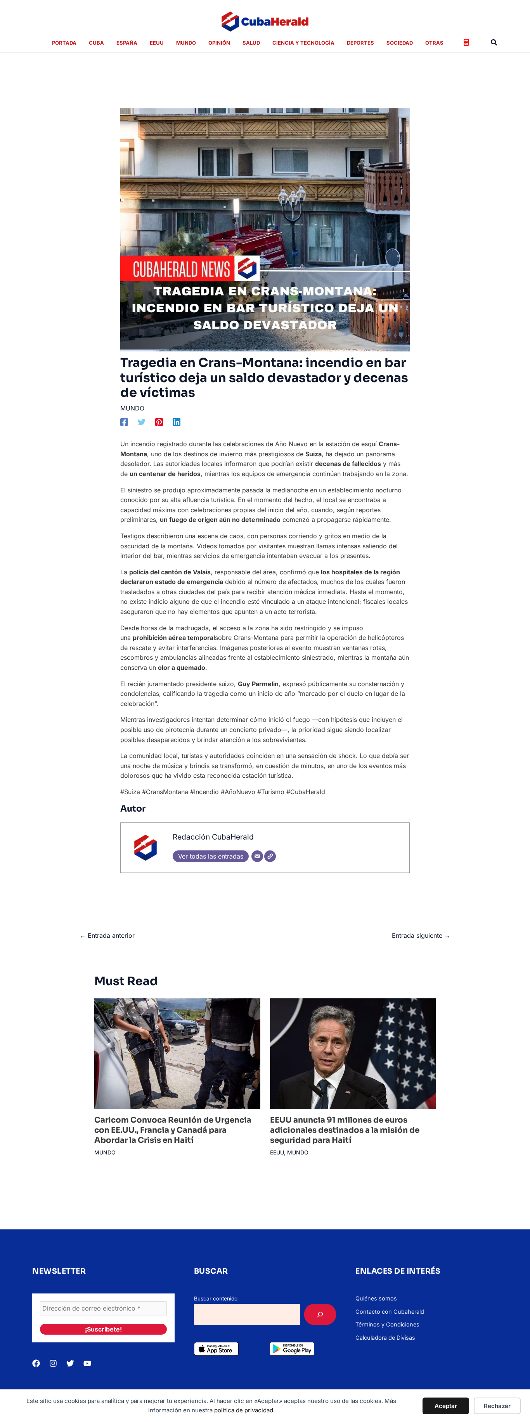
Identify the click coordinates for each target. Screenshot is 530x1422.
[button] (494, 42)
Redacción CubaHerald (213, 836)
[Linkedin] (176, 422)
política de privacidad (243, 1410)
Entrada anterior (107, 935)
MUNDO (132, 408)
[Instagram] (53, 1363)
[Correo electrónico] (257, 856)
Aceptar (446, 1406)
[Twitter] (141, 422)
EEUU (277, 1152)
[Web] (270, 856)
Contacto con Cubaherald (389, 1311)
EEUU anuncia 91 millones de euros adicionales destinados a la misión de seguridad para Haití (344, 1130)
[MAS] (320, 1314)
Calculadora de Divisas (385, 1337)
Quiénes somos (376, 1298)
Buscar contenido (215, 1298)
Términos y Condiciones (387, 1324)
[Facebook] (124, 422)
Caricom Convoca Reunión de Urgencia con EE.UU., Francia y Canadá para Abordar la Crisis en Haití (172, 1130)
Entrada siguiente (421, 935)
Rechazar (497, 1406)
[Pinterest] (159, 422)
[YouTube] (87, 1363)
